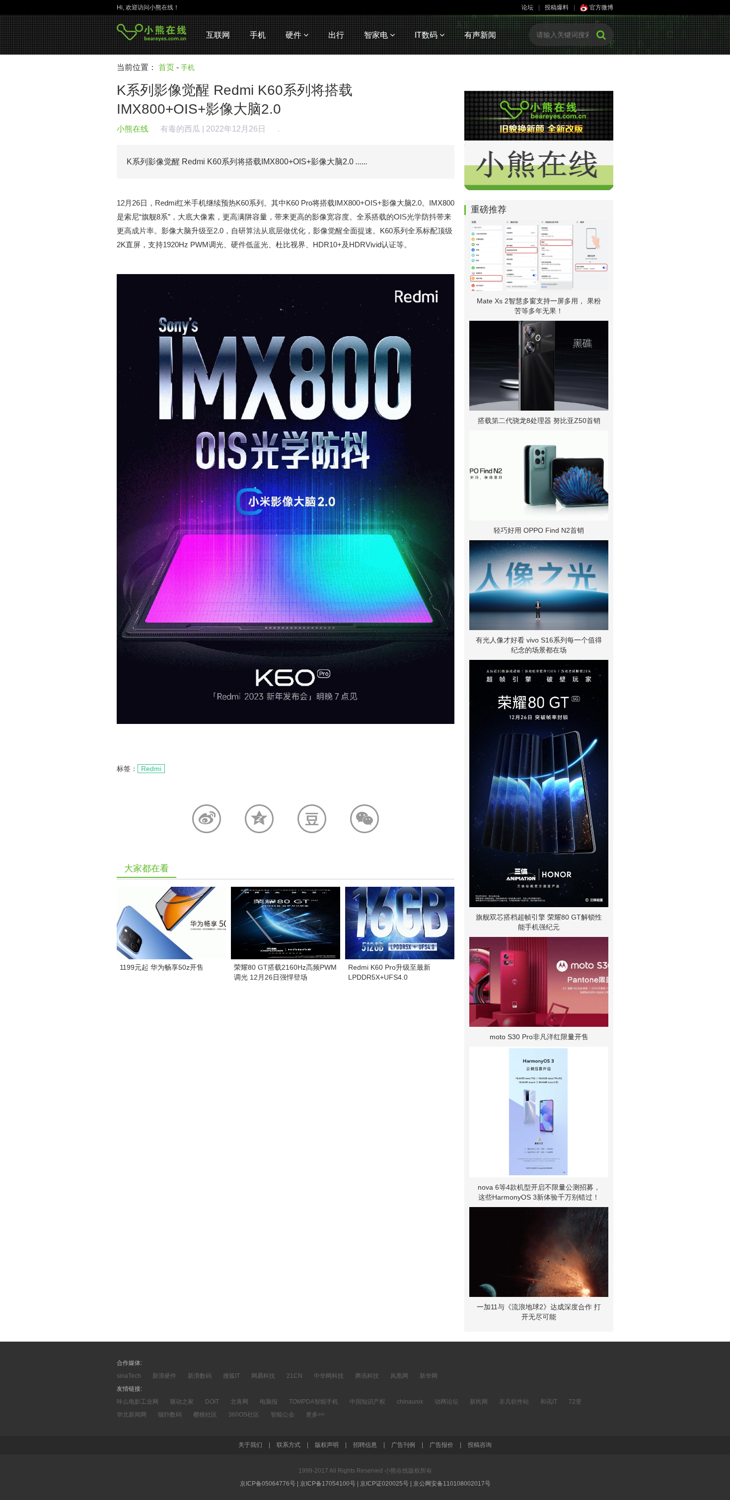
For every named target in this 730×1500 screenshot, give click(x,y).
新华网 (429, 1375)
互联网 (218, 35)
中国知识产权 (367, 1401)
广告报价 (441, 1444)
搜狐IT (231, 1375)
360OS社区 (243, 1414)
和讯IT (548, 1401)
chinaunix (410, 1401)
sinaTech (129, 1375)
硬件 (294, 35)
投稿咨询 (480, 1444)
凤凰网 (399, 1375)
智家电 (377, 35)
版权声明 (327, 1444)
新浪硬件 (164, 1375)
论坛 (527, 7)
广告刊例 (403, 1444)
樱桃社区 (205, 1414)
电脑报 (269, 1401)
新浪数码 (200, 1375)
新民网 (479, 1401)
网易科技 (263, 1375)
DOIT (212, 1401)
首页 (166, 67)
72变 (575, 1401)
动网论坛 (446, 1401)
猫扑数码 (170, 1414)
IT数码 (427, 35)
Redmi (151, 769)
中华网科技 (329, 1375)
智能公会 (282, 1414)
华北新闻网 (131, 1414)
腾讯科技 (367, 1375)
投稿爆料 (557, 7)
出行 (336, 35)
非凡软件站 (514, 1401)
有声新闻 (480, 35)
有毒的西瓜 (180, 129)
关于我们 (250, 1444)
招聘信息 (365, 1444)
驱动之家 (182, 1401)
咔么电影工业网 (137, 1401)
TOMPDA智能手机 (313, 1401)
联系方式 (288, 1444)
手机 (258, 35)
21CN (294, 1375)
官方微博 (600, 7)
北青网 (239, 1401)
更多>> (315, 1414)
